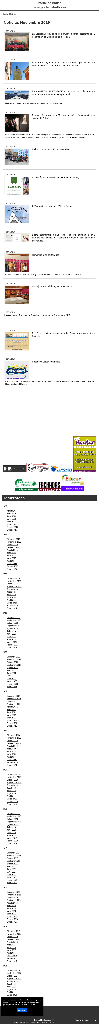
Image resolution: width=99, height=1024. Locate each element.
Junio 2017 (11, 869)
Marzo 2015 (12, 956)
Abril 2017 (11, 875)
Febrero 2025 (12, 566)
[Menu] (4, 4)
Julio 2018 (11, 827)
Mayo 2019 (11, 793)
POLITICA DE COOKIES (26, 1005)
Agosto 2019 (12, 785)
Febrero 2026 (12, 527)
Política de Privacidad (31, 1022)
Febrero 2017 (12, 880)
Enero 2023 (12, 647)
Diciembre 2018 (13, 814)
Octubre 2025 (12, 545)
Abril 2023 (11, 639)
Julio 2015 (11, 945)
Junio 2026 (11, 516)
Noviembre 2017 (14, 855)
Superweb (47, 1020)
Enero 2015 (12, 961)
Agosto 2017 (12, 864)
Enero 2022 (12, 687)
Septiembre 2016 (14, 900)
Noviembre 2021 (14, 699)
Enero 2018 (12, 843)
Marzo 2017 (12, 877)
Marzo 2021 (12, 720)
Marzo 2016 (12, 917)
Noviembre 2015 (14, 934)
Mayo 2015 (11, 950)
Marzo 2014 (12, 995)
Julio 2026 (11, 513)
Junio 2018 (11, 830)
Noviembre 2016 (14, 895)
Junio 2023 (11, 634)
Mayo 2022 (11, 676)
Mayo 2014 (11, 989)
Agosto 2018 (12, 825)
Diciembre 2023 (13, 618)
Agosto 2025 (12, 550)
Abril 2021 (11, 718)
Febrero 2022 (12, 684)
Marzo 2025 (12, 564)
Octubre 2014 (12, 976)
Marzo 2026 (12, 524)
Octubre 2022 (12, 662)
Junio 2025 (11, 555)
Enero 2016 (12, 922)
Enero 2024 (12, 608)
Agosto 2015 (12, 942)
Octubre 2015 (12, 937)
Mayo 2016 (11, 911)
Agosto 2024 (12, 589)
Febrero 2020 (12, 762)
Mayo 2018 (11, 833)
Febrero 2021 (12, 723)
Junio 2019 (11, 791)
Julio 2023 (11, 631)
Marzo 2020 (12, 760)
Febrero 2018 (12, 841)
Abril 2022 (11, 679)
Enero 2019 (12, 804)
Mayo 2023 (11, 637)
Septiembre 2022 (14, 665)
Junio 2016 (11, 908)
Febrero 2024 (12, 605)
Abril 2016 (11, 914)
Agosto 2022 (12, 668)
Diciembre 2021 (13, 696)
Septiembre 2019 (14, 783)
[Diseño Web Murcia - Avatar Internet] (53, 1020)
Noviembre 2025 (14, 542)
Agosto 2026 (12, 511)
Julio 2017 (11, 866)
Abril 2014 (11, 992)
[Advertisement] (49, 416)
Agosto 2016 (12, 903)
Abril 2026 (11, 522)
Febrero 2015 (12, 958)
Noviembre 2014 (14, 973)
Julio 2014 (11, 984)
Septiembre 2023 (14, 626)
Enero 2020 (12, 765)
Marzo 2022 (12, 681)
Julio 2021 (11, 710)
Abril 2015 (11, 953)
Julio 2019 (11, 788)
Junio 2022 (11, 673)
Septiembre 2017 (14, 861)
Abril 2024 (11, 600)
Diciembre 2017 (13, 853)
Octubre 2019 (12, 780)
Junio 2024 (11, 595)
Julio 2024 (11, 592)
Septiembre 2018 (14, 822)
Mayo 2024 (11, 597)
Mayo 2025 (11, 558)
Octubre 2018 (12, 819)
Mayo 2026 (11, 519)
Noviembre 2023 (14, 620)
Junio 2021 (11, 712)
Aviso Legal (18, 1022)
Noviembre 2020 (14, 738)
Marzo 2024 (12, 603)
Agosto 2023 (12, 628)
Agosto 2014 (12, 981)
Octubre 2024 (12, 584)
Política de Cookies (47, 1022)
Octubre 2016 (12, 897)
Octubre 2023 (12, 623)
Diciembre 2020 (13, 735)
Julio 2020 (11, 749)
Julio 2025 (11, 553)
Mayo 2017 (11, 872)
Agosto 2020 (12, 746)
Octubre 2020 (12, 741)
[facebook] (91, 1020)
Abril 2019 (11, 796)
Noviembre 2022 (14, 659)
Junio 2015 (11, 948)
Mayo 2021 (11, 715)
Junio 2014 (11, 987)
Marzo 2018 (12, 838)
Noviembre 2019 (14, 777)
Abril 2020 (11, 757)
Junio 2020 (11, 751)
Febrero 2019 (12, 802)
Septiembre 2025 (14, 547)
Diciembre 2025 (13, 539)
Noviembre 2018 (14, 816)
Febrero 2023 (12, 645)
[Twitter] (95, 1020)
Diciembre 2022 (13, 657)
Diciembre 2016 (13, 892)
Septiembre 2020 (14, 743)
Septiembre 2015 (14, 939)
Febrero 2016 (12, 919)
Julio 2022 (11, 670)
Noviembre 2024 (14, 581)
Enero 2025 (12, 569)
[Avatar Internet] (84, 472)
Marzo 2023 (12, 642)
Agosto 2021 (12, 707)
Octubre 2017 (12, 858)
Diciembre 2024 (13, 578)
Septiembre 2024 (14, 587)
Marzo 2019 (12, 799)
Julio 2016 (11, 906)
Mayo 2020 (11, 754)
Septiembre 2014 (14, 979)
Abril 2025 (11, 561)
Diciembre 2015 (13, 931)
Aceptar (22, 1010)
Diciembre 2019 (13, 774)
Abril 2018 (11, 835)
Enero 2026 (12, 530)
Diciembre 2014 (13, 970)
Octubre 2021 (12, 701)
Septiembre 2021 (14, 704)
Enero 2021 (12, 726)
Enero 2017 (12, 883)
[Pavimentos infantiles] (26, 491)
